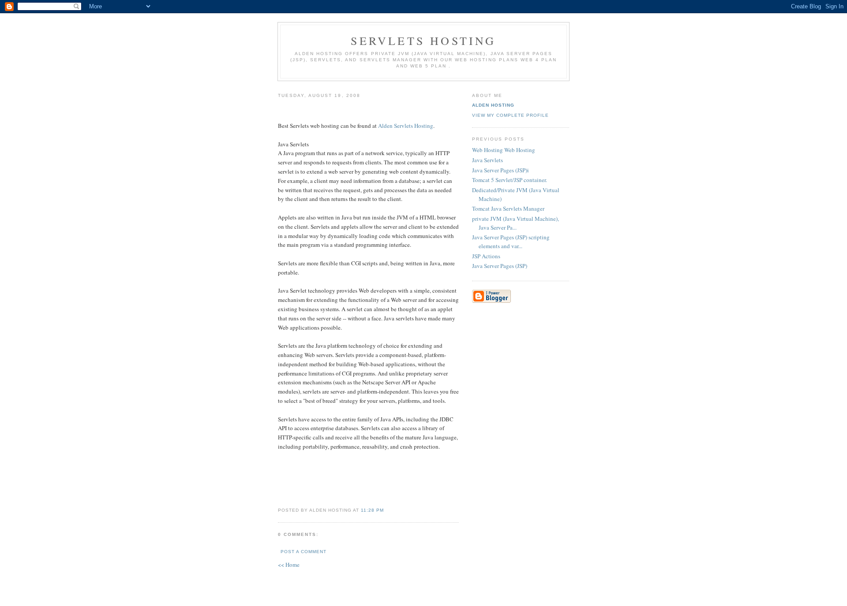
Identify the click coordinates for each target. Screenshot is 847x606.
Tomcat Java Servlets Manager (508, 208)
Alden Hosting (493, 105)
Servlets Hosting (423, 40)
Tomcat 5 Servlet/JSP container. (509, 180)
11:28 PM (372, 510)
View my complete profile (510, 115)
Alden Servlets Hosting (405, 126)
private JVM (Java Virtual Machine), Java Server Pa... (515, 223)
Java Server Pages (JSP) (499, 266)
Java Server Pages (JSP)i (500, 170)
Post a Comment (303, 551)
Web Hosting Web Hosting (503, 150)
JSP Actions (486, 256)
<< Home (289, 565)
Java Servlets (487, 160)
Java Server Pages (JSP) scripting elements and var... (511, 241)
